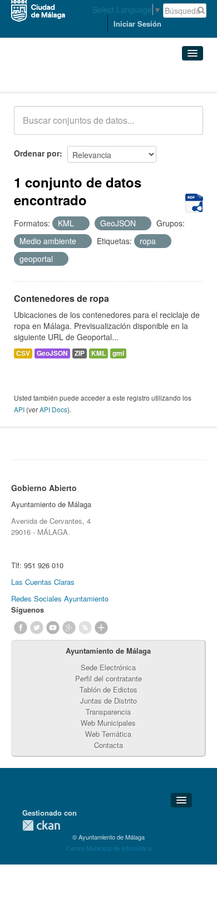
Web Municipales (108, 722)
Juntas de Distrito (108, 700)
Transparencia (108, 711)
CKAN (41, 825)
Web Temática (108, 734)
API (19, 409)
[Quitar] (80, 223)
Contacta (108, 745)
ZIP (80, 353)
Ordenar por (37, 153)
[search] (187, 126)
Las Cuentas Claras (43, 582)
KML (98, 353)
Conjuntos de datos (63, 78)
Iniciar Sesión (137, 23)
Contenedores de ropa (61, 298)
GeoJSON (52, 353)
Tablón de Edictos (108, 689)
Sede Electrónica (108, 667)
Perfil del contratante (108, 678)
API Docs (53, 409)
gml (118, 353)
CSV (23, 353)
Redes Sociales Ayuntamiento (59, 598)
